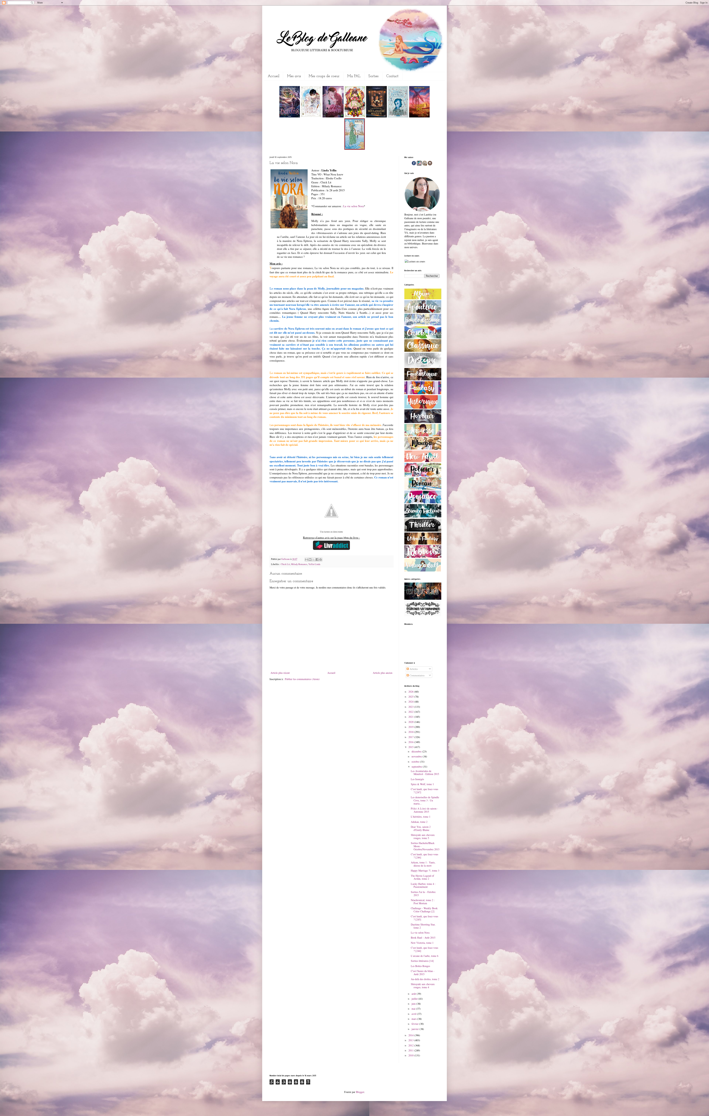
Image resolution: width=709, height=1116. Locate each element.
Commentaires (416, 675)
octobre (416, 761)
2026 (411, 691)
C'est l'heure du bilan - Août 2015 (422, 972)
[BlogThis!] (310, 559)
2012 (411, 1045)
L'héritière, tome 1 (420, 816)
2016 (411, 742)
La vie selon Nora (353, 206)
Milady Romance (299, 564)
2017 (411, 737)
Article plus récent (280, 673)
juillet (415, 998)
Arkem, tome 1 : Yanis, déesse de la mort (423, 864)
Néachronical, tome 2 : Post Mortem (423, 901)
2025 (411, 696)
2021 (411, 716)
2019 (411, 727)
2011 (411, 1050)
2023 (411, 706)
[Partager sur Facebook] (317, 559)
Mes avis (294, 76)
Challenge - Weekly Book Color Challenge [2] (424, 909)
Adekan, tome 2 (419, 822)
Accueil (273, 76)
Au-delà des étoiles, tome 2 (425, 979)
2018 (411, 732)
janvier (415, 1029)
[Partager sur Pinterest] (320, 559)
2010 (411, 1055)
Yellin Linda (314, 564)
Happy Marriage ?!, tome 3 (425, 870)
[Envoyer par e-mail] (306, 559)
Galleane (285, 559)
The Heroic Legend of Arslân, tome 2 (422, 877)
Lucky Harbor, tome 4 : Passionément (423, 885)
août (414, 993)
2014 (411, 1035)
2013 (411, 1040)
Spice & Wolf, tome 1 (422, 784)
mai (414, 1008)
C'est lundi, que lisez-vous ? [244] (424, 949)
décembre (417, 751)
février (415, 1024)
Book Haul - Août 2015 (423, 937)
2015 (411, 747)
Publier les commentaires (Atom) (302, 679)
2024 (411, 701)
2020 (411, 722)
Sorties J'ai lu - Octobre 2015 (423, 893)
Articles (413, 669)
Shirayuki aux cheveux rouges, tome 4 (423, 985)
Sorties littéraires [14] (422, 961)
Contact (392, 76)
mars (414, 1019)
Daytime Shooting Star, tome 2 (423, 926)
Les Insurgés (417, 779)
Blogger (360, 1092)
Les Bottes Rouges (420, 966)
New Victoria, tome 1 (422, 942)
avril (414, 1014)
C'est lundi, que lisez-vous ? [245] (424, 918)
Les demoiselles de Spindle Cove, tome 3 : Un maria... (425, 800)
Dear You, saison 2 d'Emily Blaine (421, 828)
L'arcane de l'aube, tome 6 (424, 956)
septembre (417, 766)
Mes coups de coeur (324, 76)
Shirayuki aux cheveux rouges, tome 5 (423, 836)
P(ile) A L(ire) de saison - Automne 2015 (424, 810)
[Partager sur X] (313, 559)
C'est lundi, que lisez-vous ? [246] (424, 856)
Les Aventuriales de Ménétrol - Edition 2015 (425, 772)
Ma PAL (354, 76)
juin (414, 1003)
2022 (411, 711)
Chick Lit (285, 564)
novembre (417, 756)
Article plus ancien (382, 673)
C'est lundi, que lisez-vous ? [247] (424, 790)
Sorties (373, 76)
